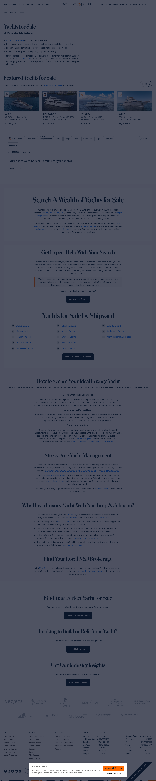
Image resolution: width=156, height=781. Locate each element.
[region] (78, 770)
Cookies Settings (114, 773)
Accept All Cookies (113, 768)
